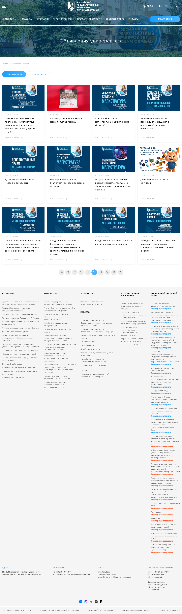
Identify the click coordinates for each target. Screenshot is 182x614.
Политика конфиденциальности (135, 610)
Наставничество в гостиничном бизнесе (165, 506)
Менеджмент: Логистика (13, 378)
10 (62, 272)
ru (160, 6)
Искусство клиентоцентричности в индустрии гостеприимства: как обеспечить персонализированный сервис (165, 358)
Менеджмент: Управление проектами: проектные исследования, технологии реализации (56, 357)
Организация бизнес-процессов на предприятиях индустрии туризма (164, 400)
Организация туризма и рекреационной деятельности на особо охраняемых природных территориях (164, 317)
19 (120, 272)
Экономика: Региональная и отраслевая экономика (93, 303)
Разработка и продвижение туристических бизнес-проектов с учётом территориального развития (164, 494)
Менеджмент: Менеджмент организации (20, 368)
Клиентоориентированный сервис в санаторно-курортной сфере (163, 548)
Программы (43, 19)
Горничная (162, 513)
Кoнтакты (133, 19)
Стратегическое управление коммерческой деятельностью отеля (164, 537)
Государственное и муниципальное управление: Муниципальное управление (20, 345)
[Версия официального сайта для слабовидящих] (177, 6)
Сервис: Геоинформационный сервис (57, 331)
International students (89, 19)
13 (81, 272)
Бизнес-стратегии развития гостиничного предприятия (133, 322)
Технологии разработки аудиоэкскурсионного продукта (132, 306)
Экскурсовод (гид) (161, 392)
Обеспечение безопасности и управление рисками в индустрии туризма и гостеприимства (165, 455)
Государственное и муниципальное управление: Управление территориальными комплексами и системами (60, 368)
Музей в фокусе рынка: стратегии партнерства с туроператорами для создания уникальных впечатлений (165, 441)
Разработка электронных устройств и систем (97, 337)
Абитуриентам (9, 19)
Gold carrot (174, 610)
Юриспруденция (87, 345)
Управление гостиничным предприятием (162, 370)
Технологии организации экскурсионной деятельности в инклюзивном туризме (165, 481)
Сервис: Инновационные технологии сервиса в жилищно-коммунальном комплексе (59, 338)
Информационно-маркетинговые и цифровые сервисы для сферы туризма (131, 331)
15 (94, 272)
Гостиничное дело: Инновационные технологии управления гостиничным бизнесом (60, 347)
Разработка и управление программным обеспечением (93, 360)
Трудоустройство (63, 19)
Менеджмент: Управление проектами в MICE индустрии (57, 377)
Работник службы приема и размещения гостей (163, 527)
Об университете (115, 19)
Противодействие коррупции (100, 610)
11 (68, 272)
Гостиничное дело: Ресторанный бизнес (20, 318)
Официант (162, 520)
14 (88, 272)
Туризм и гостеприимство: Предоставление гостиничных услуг (96, 331)
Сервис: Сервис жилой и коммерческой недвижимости (20, 323)
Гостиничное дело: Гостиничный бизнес (20, 314)
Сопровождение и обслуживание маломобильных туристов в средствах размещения (165, 382)
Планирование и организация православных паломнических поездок (165, 412)
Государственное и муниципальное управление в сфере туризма (133, 315)
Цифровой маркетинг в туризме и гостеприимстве (163, 306)
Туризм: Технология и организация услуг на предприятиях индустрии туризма (20, 303)
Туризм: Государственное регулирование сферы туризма (58, 303)
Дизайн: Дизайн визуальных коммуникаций (56, 324)
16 (101, 272)
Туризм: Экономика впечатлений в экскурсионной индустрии (59, 309)
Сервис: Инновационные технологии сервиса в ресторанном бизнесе (55, 384)
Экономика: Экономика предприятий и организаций (20, 359)
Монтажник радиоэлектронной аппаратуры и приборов (94, 375)
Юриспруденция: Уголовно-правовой (19, 354)
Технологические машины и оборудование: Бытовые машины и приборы (18, 338)
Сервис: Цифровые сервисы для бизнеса (20, 328)
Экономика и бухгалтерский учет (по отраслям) (97, 354)
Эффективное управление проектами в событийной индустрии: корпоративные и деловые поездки (164, 343)
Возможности (39, 74)
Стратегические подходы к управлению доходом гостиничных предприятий (133, 341)
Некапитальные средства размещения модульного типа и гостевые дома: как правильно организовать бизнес (164, 426)
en (166, 6)
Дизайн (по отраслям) (90, 349)
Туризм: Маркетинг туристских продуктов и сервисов (16, 309)
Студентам (27, 19)
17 (107, 272)
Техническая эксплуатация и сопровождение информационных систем (96, 368)
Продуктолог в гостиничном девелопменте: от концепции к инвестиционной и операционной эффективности (165, 469)
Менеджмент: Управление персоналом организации (19, 373)
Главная (5, 63)
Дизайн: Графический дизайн (15, 331)
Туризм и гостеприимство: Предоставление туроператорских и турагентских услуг (97, 323)
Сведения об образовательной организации (59, 610)
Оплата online (165, 19)
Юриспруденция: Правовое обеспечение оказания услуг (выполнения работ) (57, 317)
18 (114, 272)
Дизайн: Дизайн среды (12, 364)
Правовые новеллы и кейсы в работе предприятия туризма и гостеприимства (165, 330)
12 (75, 272)
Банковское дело (88, 342)
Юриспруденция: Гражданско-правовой (20, 350)
